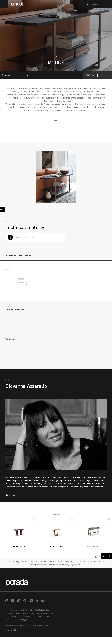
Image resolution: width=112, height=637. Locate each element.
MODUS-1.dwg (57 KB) (20, 358)
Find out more (10, 495)
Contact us (104, 75)
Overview (6, 75)
